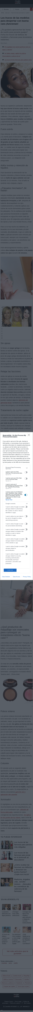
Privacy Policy (27, 576)
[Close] (29, 435)
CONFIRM (10, 570)
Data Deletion (6, 576)
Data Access (16, 576)
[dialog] (16, 506)
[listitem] (16, 468)
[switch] (25, 472)
